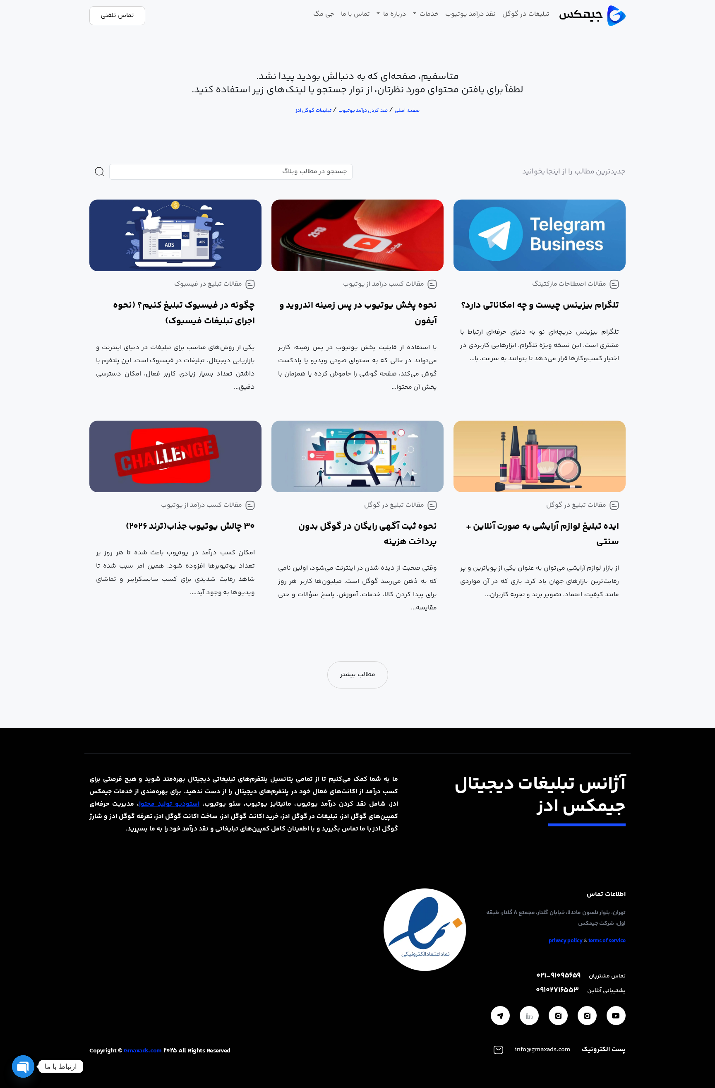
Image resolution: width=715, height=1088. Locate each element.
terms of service (607, 941)
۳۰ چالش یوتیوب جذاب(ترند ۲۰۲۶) (190, 527)
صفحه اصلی (407, 111)
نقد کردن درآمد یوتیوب (363, 111)
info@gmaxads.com (542, 1050)
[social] (616, 1015)
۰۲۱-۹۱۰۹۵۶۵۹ (558, 976)
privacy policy (566, 941)
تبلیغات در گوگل (525, 14)
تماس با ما (355, 14)
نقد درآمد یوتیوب (470, 14)
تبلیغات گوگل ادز (313, 111)
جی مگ (323, 14)
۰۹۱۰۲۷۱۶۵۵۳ (557, 990)
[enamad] (425, 930)
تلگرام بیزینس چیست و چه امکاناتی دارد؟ (540, 305)
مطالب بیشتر (357, 674)
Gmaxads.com (143, 1051)
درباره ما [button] (393, 14)
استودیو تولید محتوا (169, 804)
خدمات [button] (428, 14)
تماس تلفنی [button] (117, 15)
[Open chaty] (23, 1066)
